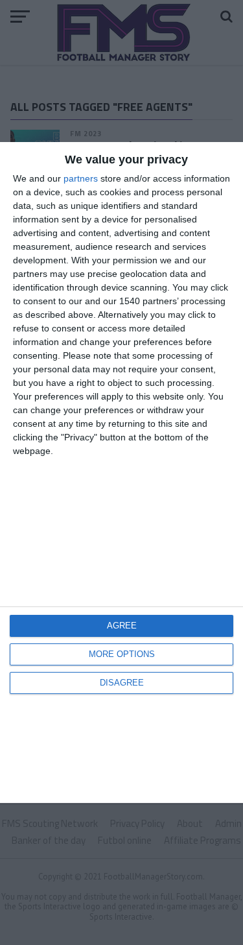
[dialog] (121, 473)
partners (81, 178)
